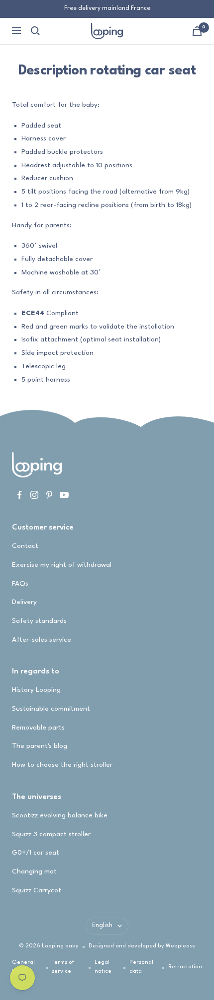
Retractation (185, 967)
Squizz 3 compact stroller (51, 834)
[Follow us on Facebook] (19, 494)
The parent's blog (39, 745)
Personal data (141, 967)
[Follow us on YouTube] (64, 494)
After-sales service (41, 639)
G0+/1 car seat (35, 852)
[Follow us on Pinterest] (49, 494)
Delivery (24, 602)
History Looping (36, 689)
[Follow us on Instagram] (34, 494)
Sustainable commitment (51, 708)
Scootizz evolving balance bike (59, 815)
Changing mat (34, 871)
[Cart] (197, 31)
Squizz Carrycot (36, 890)
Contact (25, 545)
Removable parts (38, 727)
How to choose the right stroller (62, 764)
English (102, 926)
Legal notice (103, 967)
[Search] (35, 30)
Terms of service (63, 967)
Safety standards (39, 620)
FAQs (20, 583)
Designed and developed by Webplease (142, 946)
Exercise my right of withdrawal (61, 564)
